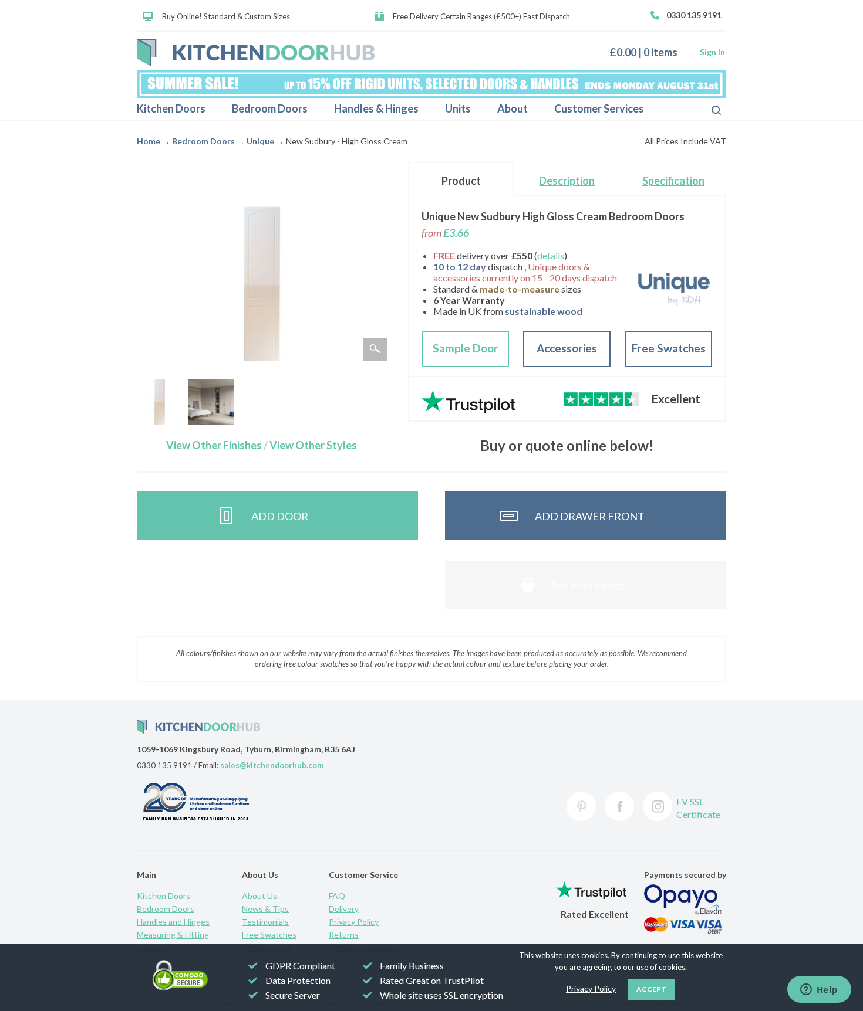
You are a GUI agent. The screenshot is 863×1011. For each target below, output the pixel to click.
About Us (259, 896)
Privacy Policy (354, 922)
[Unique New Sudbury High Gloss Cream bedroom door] (160, 402)
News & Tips (265, 909)
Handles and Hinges (173, 922)
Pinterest (581, 806)
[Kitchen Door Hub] (256, 52)
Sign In (712, 52)
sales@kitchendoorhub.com (271, 765)
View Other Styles (313, 445)
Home (148, 141)
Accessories (567, 348)
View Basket (647, 52)
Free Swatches (669, 348)
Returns (344, 934)
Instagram (657, 806)
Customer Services (599, 108)
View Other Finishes (214, 445)
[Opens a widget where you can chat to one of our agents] (819, 990)
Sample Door (465, 348)
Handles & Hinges (376, 108)
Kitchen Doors (171, 108)
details (550, 255)
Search (706, 109)
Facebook (619, 806)
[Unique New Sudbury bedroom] (211, 402)
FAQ (337, 896)
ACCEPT (651, 989)
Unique (260, 141)
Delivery (344, 909)
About (512, 108)
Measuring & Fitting (173, 934)
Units (458, 108)
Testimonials (265, 922)
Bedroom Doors (270, 108)
